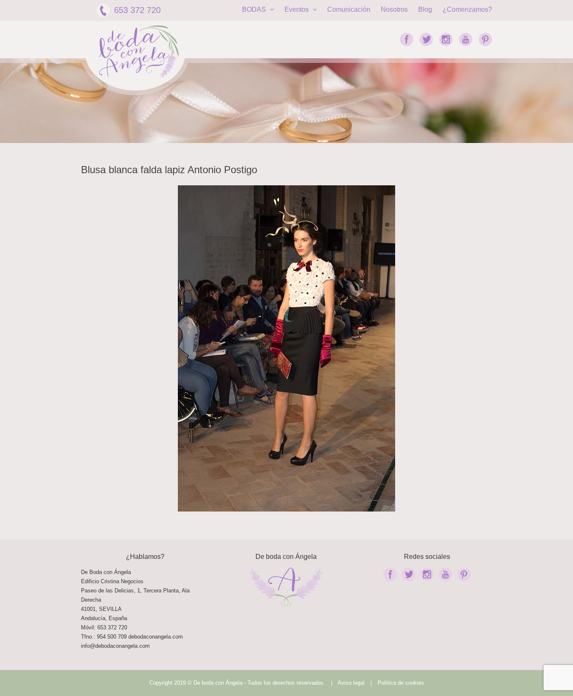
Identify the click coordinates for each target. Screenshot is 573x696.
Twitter (426, 39)
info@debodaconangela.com (115, 646)
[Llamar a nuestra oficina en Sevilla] (127, 637)
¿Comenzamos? (467, 9)
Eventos (297, 9)
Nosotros (394, 9)
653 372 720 (137, 10)
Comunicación (348, 9)
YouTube (465, 39)
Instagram (446, 39)
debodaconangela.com (155, 637)
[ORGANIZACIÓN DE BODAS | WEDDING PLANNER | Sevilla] (139, 51)
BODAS (255, 9)
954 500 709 (112, 637)
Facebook (406, 39)
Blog (425, 9)
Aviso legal (351, 683)
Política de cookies (401, 683)
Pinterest (485, 39)
